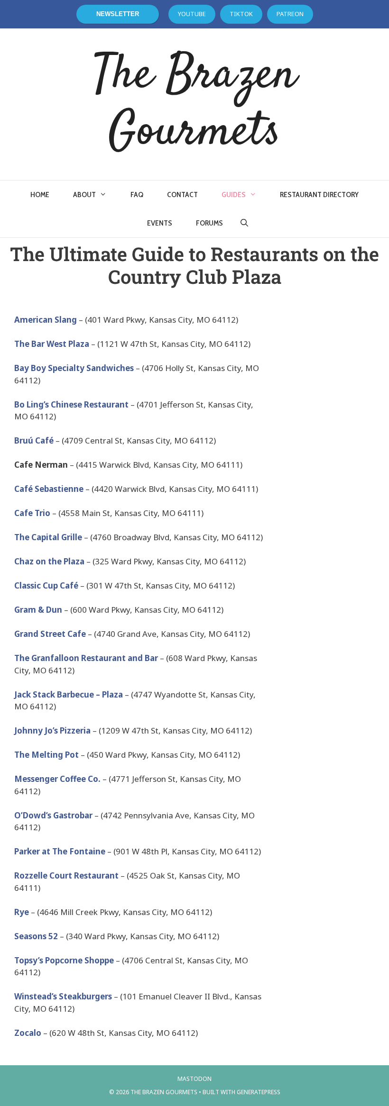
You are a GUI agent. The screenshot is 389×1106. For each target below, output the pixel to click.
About (84, 194)
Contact (182, 194)
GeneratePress (258, 1092)
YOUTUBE (192, 13)
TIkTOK (241, 13)
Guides (234, 194)
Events (159, 222)
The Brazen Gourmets (194, 104)
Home (39, 194)
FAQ (136, 194)
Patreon (290, 13)
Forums (209, 222)
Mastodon (194, 1079)
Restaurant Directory (319, 194)
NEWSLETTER (117, 14)
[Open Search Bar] (244, 223)
